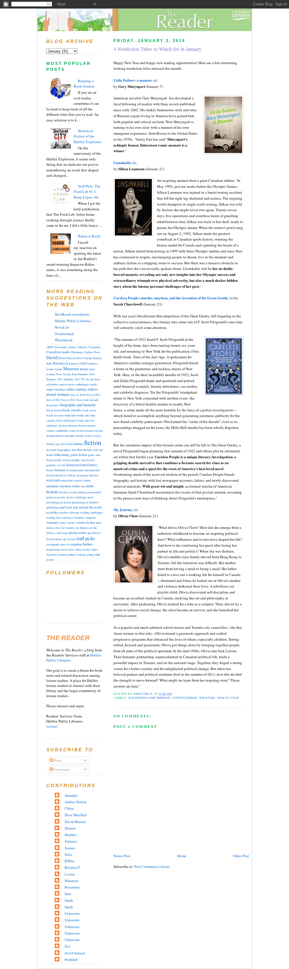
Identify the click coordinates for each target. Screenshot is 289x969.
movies (79, 480)
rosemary (52, 522)
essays (97, 436)
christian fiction (76, 425)
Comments (61, 769)
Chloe (69, 808)
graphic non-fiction (82, 460)
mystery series (70, 486)
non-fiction (228, 697)
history (93, 465)
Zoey (97, 379)
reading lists (53, 518)
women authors (67, 554)
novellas (63, 492)
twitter (86, 549)
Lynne (58, 369)
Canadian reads (58, 351)
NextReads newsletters (72, 314)
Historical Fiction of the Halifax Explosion (88, 136)
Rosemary (72, 887)
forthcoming (185, 697)
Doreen (71, 358)
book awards (71, 410)
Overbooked (64, 333)
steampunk (52, 544)
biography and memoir (149, 697)
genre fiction (79, 455)
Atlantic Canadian (88, 347)
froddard (71, 959)
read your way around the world (80, 507)
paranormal (94, 492)
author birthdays (56, 389)
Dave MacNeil (76, 814)
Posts (57, 760)
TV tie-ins (87, 379)
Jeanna (70, 847)
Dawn (62, 358)
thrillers (88, 544)
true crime (75, 549)
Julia (49, 363)
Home (181, 855)
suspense (76, 544)
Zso (67, 946)
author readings (77, 389)
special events (77, 533)
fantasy (78, 444)
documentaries (55, 436)
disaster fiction (94, 431)
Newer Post (121, 855)
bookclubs (70, 415)
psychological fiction (58, 502)
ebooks (79, 436)
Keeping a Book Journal (84, 83)
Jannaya (71, 841)
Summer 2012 (72, 379)
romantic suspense (85, 518)
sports (58, 539)
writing (81, 554)
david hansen (75, 952)
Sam (74, 374)
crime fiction (76, 431)
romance (67, 517)
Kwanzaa (72, 363)
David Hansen (75, 821)
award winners (58, 394)
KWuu (69, 860)
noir (83, 486)
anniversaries (67, 384)
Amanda (71, 795)
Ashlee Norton (76, 801)
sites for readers (65, 528)
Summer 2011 (54, 379)
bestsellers (52, 405)
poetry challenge (77, 497)
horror (50, 470)
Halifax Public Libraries (73, 320)
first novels (84, 450)
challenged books (73, 420)
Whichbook (64, 339)
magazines (67, 480)
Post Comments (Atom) (152, 866)
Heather (70, 834)
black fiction (53, 410)
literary (93, 475)
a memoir (144, 80)
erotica (88, 436)
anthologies (82, 384)
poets (90, 497)
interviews (61, 475)
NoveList (62, 327)
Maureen (71, 368)
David (52, 357)
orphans (81, 492)
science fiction (85, 522)
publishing (52, 507)
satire (62, 523)
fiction (92, 442)
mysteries (52, 486)
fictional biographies (58, 450)
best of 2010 (78, 395)
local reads (53, 480)
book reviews (55, 415)
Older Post (241, 855)
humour (60, 470)
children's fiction (56, 425)
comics (50, 431)
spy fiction (69, 539)
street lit (65, 544)
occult (72, 492)
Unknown (72, 913)
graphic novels (55, 465)
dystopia (70, 436)
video (94, 549)
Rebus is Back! (89, 236)
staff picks (85, 538)
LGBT (82, 363)
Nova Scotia (63, 374)
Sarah (69, 900)
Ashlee (72, 347)
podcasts (51, 497)
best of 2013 (69, 400)
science (71, 523)
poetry (61, 497)
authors (93, 389)
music (87, 480)
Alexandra (60, 347)
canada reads (54, 420)
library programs (78, 475)
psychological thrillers (85, 502)
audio (93, 384)
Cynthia (88, 352)
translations (53, 549)
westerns (51, 554)
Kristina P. (72, 867)
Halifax (97, 358)
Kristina (207, 697)
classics (91, 425)
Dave (97, 352)
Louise (50, 369)
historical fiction (77, 464)
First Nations (84, 358)
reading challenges (91, 512)
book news (89, 410)
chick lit (89, 420)
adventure (52, 384)
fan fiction (67, 444)
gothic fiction (63, 460)
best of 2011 (93, 395)
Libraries (92, 363)
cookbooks (62, 430)
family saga (53, 444)
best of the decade (87, 400)
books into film (86, 415)
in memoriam (75, 470)
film (74, 450)
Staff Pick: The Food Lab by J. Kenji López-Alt (87, 192)
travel (64, 549)
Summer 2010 (86, 374)
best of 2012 (53, 400)
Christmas (77, 352)
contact (52, 726)
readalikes (52, 512)
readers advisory (69, 512)
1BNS (50, 347)
